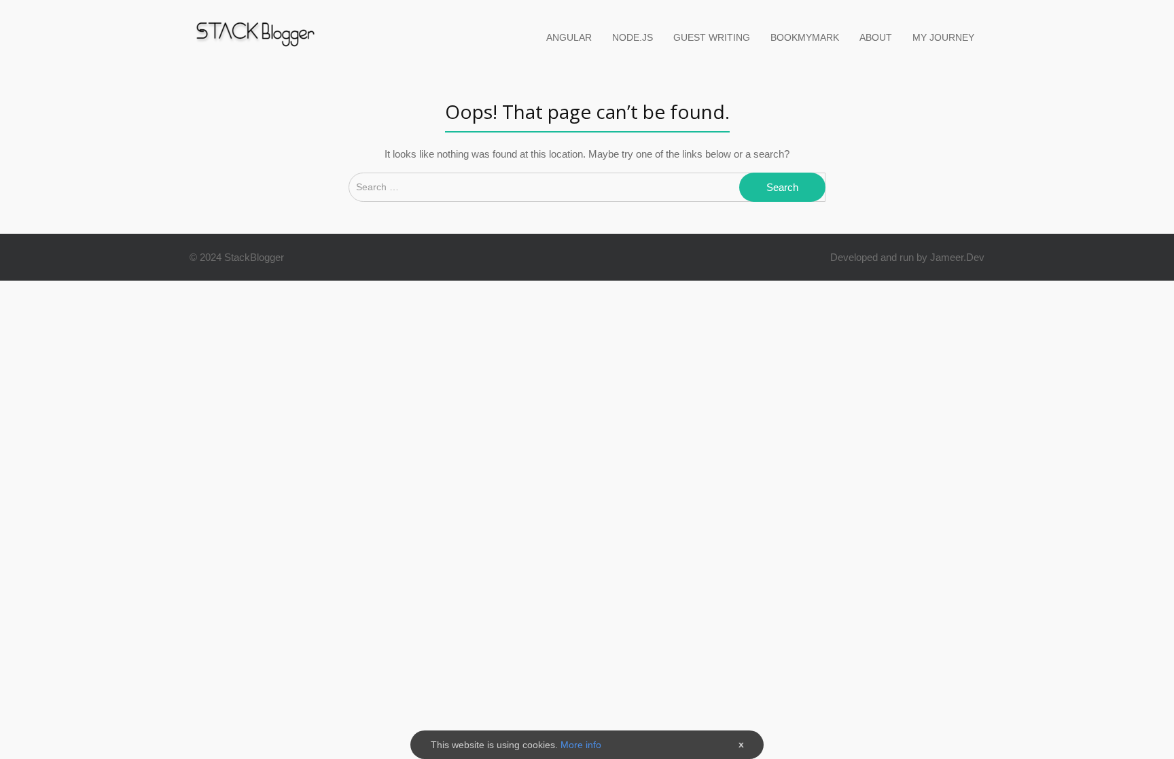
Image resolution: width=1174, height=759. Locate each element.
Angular (569, 37)
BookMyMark (804, 37)
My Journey (943, 37)
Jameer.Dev (957, 257)
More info (581, 744)
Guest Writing (711, 37)
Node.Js (632, 37)
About (875, 37)
